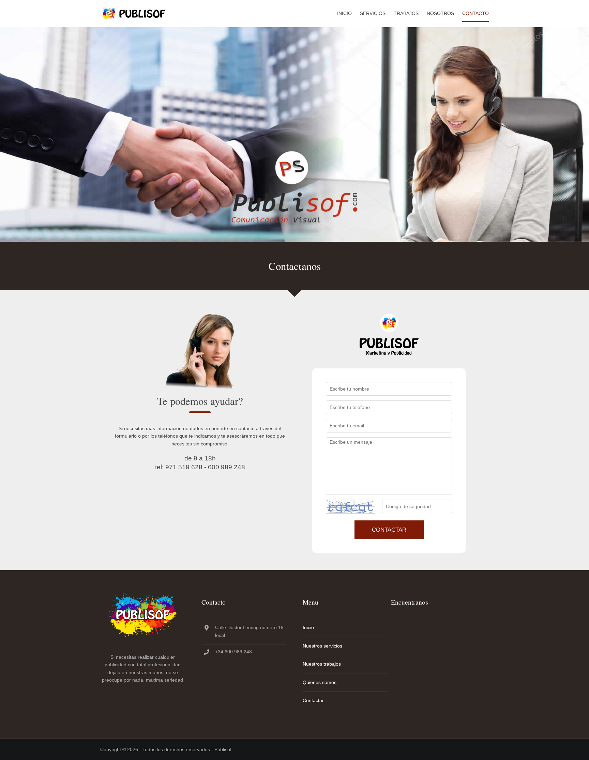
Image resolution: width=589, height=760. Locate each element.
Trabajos (406, 13)
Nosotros (440, 13)
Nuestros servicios (322, 646)
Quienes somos (319, 682)
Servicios (373, 13)
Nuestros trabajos (322, 664)
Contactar (389, 529)
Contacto (475, 13)
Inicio (344, 13)
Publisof (222, 749)
